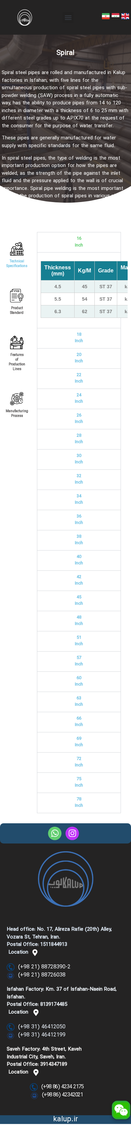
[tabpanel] (79, 290)
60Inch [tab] (79, 681)
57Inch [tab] (79, 661)
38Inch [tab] (79, 540)
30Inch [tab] (79, 459)
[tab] (16, 248)
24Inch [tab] (79, 398)
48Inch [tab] (79, 621)
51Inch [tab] (79, 641)
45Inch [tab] (79, 600)
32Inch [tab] (79, 479)
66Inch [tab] (79, 722)
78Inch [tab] (79, 802)
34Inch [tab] (79, 499)
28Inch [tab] (79, 439)
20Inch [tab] (79, 358)
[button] (68, 17)
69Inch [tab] (79, 742)
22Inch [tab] (79, 378)
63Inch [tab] (79, 701)
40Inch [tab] (79, 560)
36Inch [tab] (79, 520)
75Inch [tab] (79, 782)
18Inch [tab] (79, 338)
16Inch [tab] (79, 242)
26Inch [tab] (79, 419)
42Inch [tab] (79, 580)
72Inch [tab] (79, 762)
